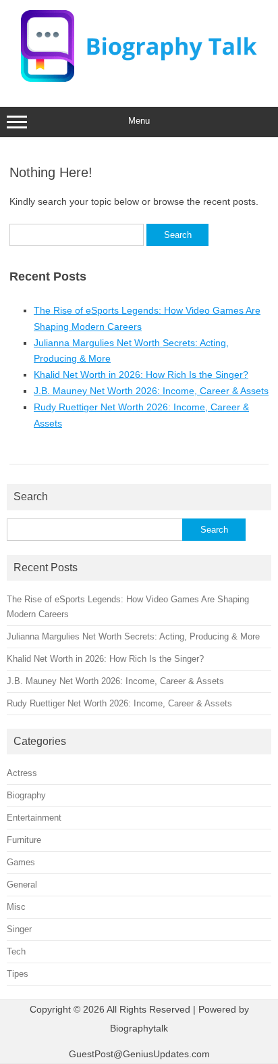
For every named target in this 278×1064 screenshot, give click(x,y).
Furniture (24, 840)
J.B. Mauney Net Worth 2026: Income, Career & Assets (151, 390)
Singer (19, 929)
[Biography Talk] (139, 78)
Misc (16, 907)
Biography (26, 795)
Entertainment (34, 818)
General (22, 884)
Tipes (17, 974)
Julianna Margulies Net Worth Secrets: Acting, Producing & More (133, 636)
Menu (139, 121)
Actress (22, 773)
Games (21, 862)
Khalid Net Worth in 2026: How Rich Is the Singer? (141, 374)
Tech (16, 951)
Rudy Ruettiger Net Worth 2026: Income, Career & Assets (119, 703)
